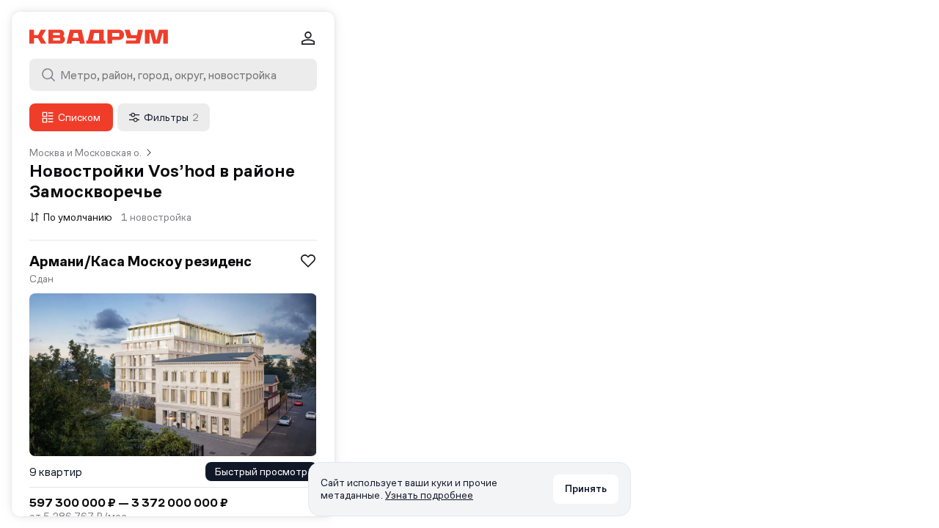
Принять (586, 488)
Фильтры (171, 117)
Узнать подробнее (429, 495)
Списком (79, 117)
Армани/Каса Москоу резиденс (140, 261)
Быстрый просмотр (261, 471)
